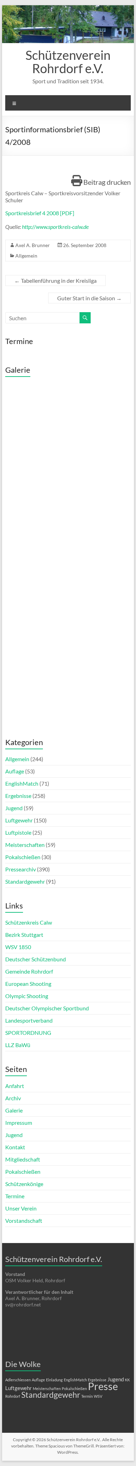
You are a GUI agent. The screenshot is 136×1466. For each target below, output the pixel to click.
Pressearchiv (20, 869)
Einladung (54, 1379)
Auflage (14, 771)
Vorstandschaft (23, 1220)
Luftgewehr (19, 820)
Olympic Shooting (26, 995)
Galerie (14, 1110)
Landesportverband (29, 1020)
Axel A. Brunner (32, 245)
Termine (14, 1196)
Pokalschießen (22, 857)
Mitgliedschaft (22, 1159)
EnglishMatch (21, 783)
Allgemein (26, 256)
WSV (98, 1396)
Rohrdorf (12, 1396)
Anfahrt (14, 1085)
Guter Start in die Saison (89, 298)
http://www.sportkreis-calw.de (55, 226)
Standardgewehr (25, 881)
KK (127, 1379)
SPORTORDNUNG (28, 1032)
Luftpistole (18, 832)
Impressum (18, 1122)
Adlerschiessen (18, 1379)
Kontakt (15, 1147)
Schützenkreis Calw (28, 922)
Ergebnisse (18, 795)
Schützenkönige (24, 1183)
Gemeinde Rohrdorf (29, 971)
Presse (103, 1386)
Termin (87, 1396)
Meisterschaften (25, 844)
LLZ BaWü (17, 1044)
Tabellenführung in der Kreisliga (55, 280)
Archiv (13, 1098)
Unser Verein (21, 1208)
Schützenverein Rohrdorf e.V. (68, 61)
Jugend (14, 808)
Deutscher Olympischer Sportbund (47, 1008)
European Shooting (28, 983)
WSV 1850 (18, 947)
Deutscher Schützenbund (35, 959)
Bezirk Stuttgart (24, 934)
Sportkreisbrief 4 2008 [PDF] (39, 213)
